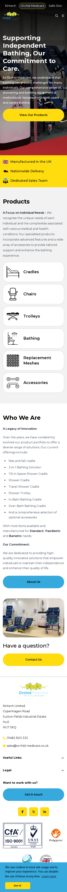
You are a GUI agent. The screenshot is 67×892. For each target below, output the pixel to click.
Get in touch (34, 794)
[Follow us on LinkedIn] (44, 811)
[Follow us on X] (33, 811)
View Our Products (33, 115)
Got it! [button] (17, 885)
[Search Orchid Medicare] (56, 16)
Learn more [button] (49, 876)
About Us (33, 582)
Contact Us (33, 659)
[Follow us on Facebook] (22, 811)
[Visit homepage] (12, 16)
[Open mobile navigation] (63, 16)
